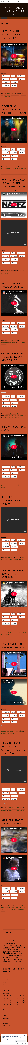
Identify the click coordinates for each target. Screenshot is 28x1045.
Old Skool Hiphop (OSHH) (13, 955)
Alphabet (5, 943)
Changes (16, 907)
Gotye (23, 557)
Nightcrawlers (8, 168)
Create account (6, 1018)
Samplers (8, 905)
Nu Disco (17, 953)
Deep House (8, 631)
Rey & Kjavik (14, 632)
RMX (7, 270)
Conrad (6, 342)
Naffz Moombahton (12, 272)
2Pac (22, 905)
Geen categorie (7, 949)
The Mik (4, 982)
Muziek (8, 94)
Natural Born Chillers (16, 808)
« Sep (4, 1006)
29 (10, 1004)
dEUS (21, 484)
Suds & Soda (8, 485)
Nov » (4, 1009)
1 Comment (11, 733)
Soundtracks (11, 961)
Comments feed (6, 1025)
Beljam (7, 484)
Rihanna (21, 731)
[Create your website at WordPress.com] (14, 1)
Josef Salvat (9, 731)
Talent (2, 909)
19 (23, 1000)
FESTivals (22, 947)
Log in (4, 1020)
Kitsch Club (15, 949)
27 (4, 1004)
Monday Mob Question (16, 951)
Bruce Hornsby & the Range (7, 907)
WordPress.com (6, 1028)
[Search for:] (25, 17)
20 (4, 1002)
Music (5, 94)
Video (12, 93)
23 (13, 1002)
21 (7, 1002)
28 (7, 1004)
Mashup (9, 951)
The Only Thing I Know (13, 559)
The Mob (4, 984)
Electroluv (8, 166)
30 (13, 1004)
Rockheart (8, 557)
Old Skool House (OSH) (11, 413)
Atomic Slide (7, 415)
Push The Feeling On (16, 168)
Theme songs (18, 961)
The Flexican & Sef (15, 94)
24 (17, 1002)
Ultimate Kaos (20, 272)
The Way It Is (8, 909)
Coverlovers (8, 730)
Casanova (21, 270)
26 (23, 1002)
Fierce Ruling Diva (15, 415)
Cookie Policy (5, 1039)
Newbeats (8, 93)
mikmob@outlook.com (7, 935)
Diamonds (3, 731)
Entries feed (5, 1023)
